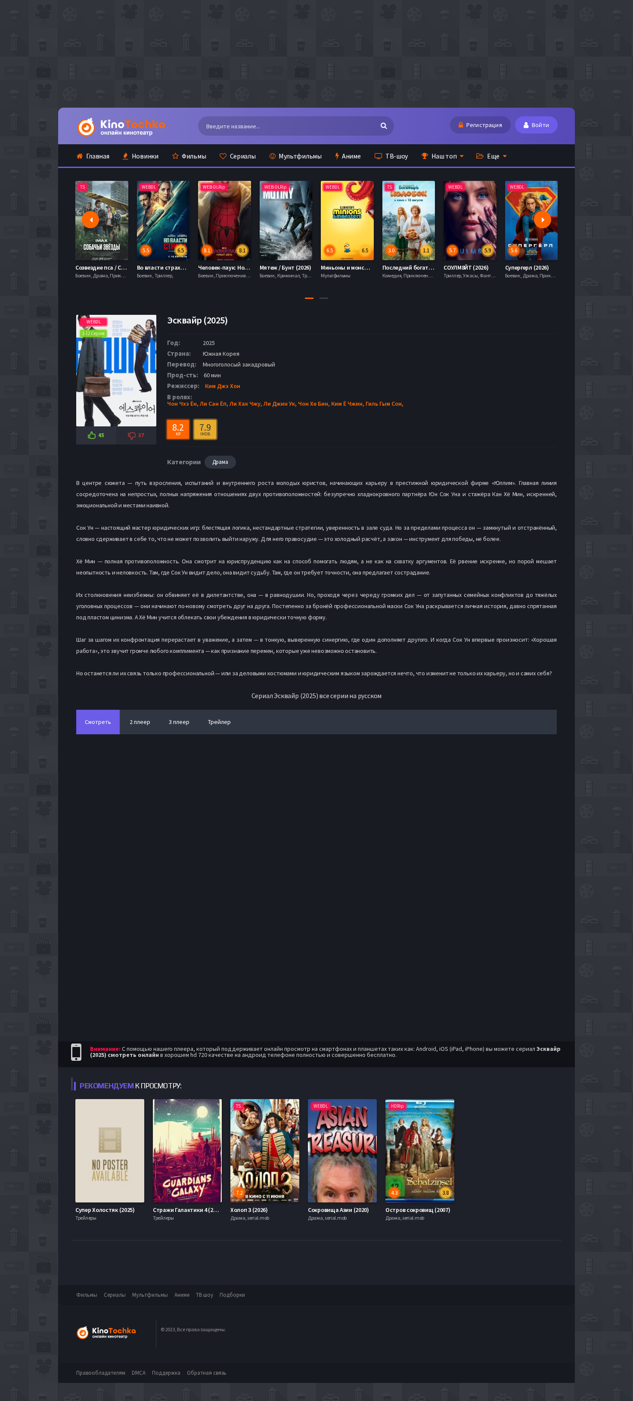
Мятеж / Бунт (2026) (285, 267)
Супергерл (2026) (527, 267)
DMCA (139, 1372)
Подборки (232, 1294)
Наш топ (443, 156)
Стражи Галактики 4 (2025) (188, 1210)
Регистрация (483, 125)
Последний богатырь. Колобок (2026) (431, 267)
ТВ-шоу (396, 156)
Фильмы (193, 156)
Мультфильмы (299, 156)
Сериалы (242, 156)
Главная (97, 156)
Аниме (350, 156)
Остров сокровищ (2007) (417, 1210)
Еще (493, 156)
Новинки (144, 156)
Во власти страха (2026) (169, 267)
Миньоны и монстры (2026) (356, 267)
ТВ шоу (204, 1294)
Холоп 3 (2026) (249, 1210)
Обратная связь (207, 1372)
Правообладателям (100, 1372)
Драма (220, 462)
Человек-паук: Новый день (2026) (241, 267)
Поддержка (166, 1372)
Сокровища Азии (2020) (338, 1210)
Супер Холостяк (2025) (105, 1210)
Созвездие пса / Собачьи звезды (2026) (126, 267)
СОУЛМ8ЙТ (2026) (466, 267)
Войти (540, 125)
